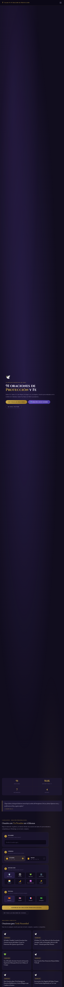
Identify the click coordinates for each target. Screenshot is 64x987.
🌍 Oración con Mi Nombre (39, 402)
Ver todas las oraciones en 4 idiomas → (15, 913)
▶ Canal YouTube (13, 406)
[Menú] (60, 3)
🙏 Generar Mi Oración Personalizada (25, 908)
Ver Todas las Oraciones (16, 402)
